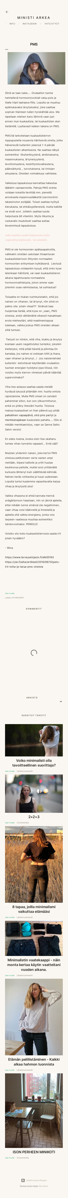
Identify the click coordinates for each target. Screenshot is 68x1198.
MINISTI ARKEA (33, 18)
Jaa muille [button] (9, 593)
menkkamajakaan (15, 419)
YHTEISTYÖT (52, 23)
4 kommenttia (23, 1158)
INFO (12, 23)
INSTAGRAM (30, 23)
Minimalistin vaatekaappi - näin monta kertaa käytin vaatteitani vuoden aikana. (33, 964)
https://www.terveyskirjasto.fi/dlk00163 (29, 557)
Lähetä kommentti (25, 771)
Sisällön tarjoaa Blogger (36, 1180)
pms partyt (47, 415)
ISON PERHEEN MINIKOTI (34, 1152)
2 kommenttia (23, 822)
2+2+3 (34, 817)
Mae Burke (43, 1186)
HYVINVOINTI (18, 597)
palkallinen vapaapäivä (19, 415)
